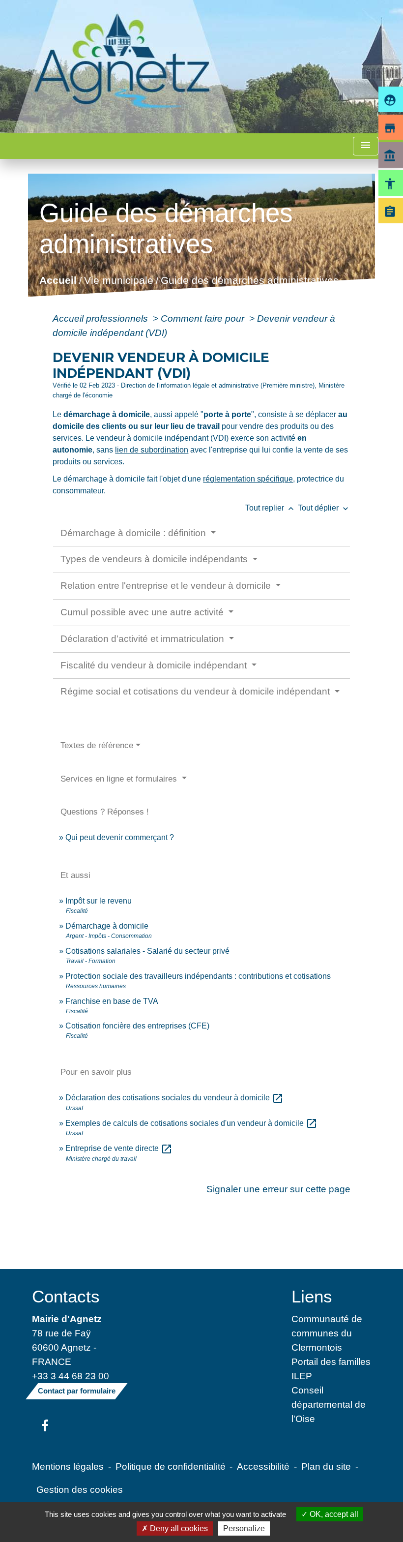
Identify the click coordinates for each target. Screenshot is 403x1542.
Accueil (58, 280)
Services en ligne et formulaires (119, 779)
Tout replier (270, 508)
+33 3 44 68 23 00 (70, 1375)
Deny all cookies (178, 1528)
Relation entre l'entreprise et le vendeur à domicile (166, 585)
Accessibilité (263, 1466)
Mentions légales (68, 1466)
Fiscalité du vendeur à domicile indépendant (154, 665)
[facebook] (45, 1426)
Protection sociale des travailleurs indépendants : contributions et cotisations (198, 976)
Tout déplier (324, 508)
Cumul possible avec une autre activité (143, 612)
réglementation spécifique (248, 479)
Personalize (244, 1528)
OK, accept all (333, 1514)
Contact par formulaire (76, 1391)
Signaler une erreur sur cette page (278, 1188)
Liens (311, 1296)
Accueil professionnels (101, 318)
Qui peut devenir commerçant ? (119, 837)
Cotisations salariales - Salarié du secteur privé (147, 951)
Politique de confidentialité (170, 1466)
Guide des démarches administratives (250, 280)
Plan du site (326, 1466)
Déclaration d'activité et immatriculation (143, 639)
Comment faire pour (204, 318)
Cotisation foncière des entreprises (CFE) (137, 1026)
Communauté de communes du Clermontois (326, 1333)
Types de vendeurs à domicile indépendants (155, 559)
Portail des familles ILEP (331, 1368)
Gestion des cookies (79, 1489)
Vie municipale (118, 280)
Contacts (66, 1296)
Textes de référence (96, 745)
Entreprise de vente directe (119, 1148)
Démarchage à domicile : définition (134, 533)
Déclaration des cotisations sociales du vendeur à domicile (174, 1097)
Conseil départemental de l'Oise (328, 1404)
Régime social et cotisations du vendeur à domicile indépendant (196, 691)
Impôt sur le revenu (98, 901)
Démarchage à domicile (106, 926)
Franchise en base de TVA (111, 1001)
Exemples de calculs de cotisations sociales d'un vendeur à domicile (191, 1123)
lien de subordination (151, 450)
